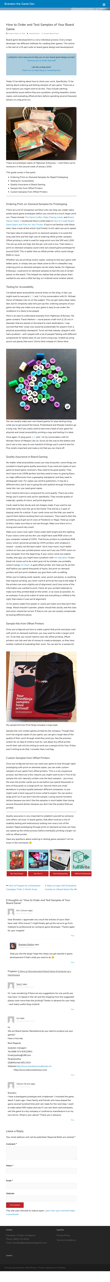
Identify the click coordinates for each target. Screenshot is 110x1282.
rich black (25, 565)
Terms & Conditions (66, 1240)
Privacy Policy (63, 1235)
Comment (11, 1144)
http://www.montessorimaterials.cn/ (34, 1066)
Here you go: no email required (41, 60)
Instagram (31, 1235)
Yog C (19, 984)
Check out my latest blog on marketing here (41, 70)
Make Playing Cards (53, 217)
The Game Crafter (33, 217)
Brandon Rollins (34, 34)
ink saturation (60, 557)
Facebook (10, 1235)
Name (9, 1165)
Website (10, 1193)
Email (9, 1180)
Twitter (20, 1235)
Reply (72, 935)
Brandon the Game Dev (20, 4)
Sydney (49, 1267)
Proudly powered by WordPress (20, 1267)
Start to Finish (54, 34)
